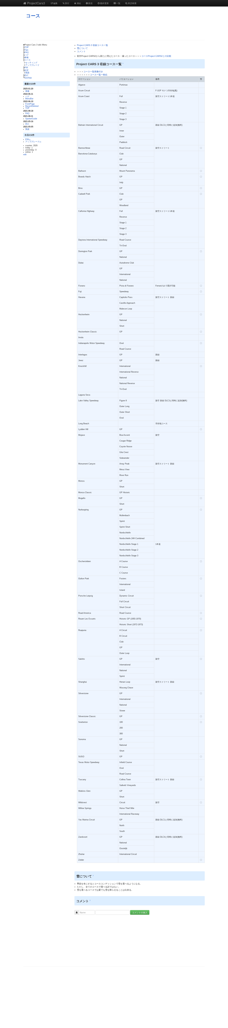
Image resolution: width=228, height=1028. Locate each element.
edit (25, 154)
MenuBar (29, 99)
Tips (26, 50)
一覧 (118, 3)
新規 (90, 3)
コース (33, 15)
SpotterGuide (31, 119)
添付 (67, 3)
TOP (27, 47)
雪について (82, 48)
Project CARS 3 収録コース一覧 (92, 45)
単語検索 (132, 3)
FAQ (27, 52)
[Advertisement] (114, 29)
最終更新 (104, 3)
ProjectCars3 (35, 3)
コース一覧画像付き (93, 71)
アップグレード (32, 65)
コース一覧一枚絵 (98, 74)
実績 (27, 73)
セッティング (31, 63)
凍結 (79, 3)
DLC (26, 75)
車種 (27, 57)
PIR (26, 68)
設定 (27, 70)
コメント (81, 51)
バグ (27, 55)
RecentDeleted (31, 106)
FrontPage (30, 104)
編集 (55, 3)
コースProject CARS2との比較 (156, 56)
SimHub (28, 78)
